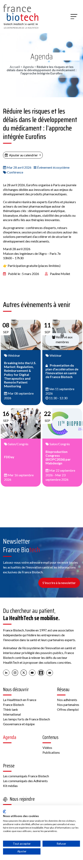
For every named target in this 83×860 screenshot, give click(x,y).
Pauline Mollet (60, 274)
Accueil (15, 67)
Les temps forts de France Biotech (26, 719)
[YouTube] (32, 672)
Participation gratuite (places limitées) (34, 266)
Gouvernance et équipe (19, 724)
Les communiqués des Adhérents (25, 781)
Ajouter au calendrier (23, 155)
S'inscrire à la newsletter (59, 583)
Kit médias (10, 786)
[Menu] (74, 16)
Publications (51, 752)
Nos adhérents (67, 700)
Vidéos (47, 747)
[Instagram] (15, 672)
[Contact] (49, 672)
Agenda (41, 56)
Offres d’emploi (68, 709)
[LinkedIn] (6, 672)
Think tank (10, 709)
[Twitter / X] (23, 672)
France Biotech (13, 704)
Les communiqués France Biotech (26, 776)
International (12, 714)
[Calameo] (41, 672)
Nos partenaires (68, 704)
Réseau (63, 689)
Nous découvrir (16, 689)
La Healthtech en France (19, 700)
